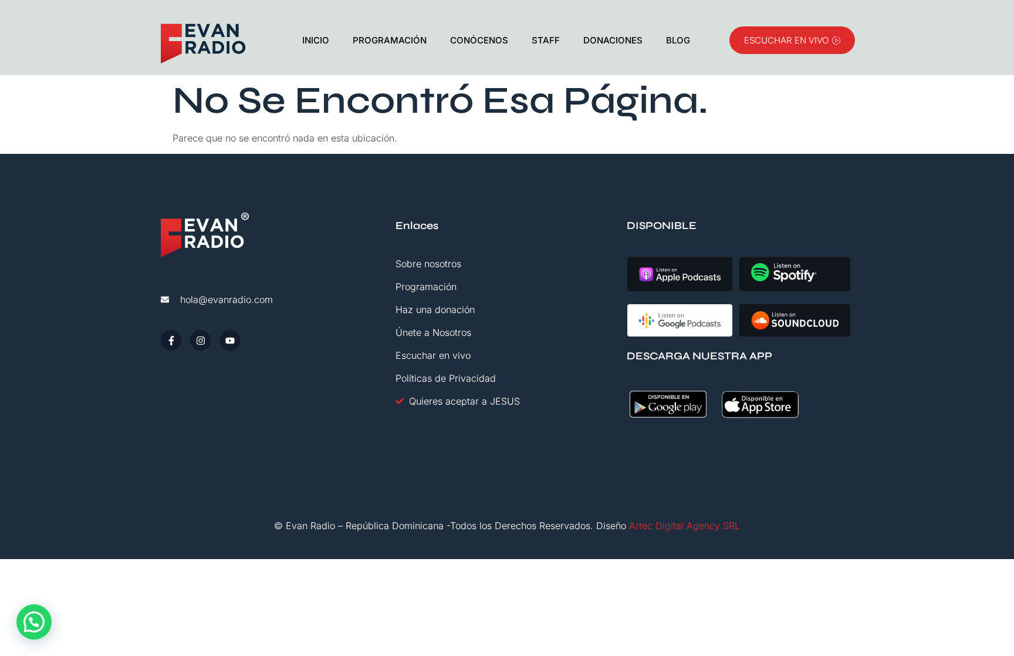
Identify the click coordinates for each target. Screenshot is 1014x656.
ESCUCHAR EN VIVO (786, 40)
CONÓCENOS (479, 40)
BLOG (678, 40)
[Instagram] (200, 340)
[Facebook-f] (171, 340)
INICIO (315, 40)
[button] (34, 622)
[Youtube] (229, 340)
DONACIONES (613, 40)
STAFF (546, 40)
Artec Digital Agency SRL (684, 525)
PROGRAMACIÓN (390, 40)
